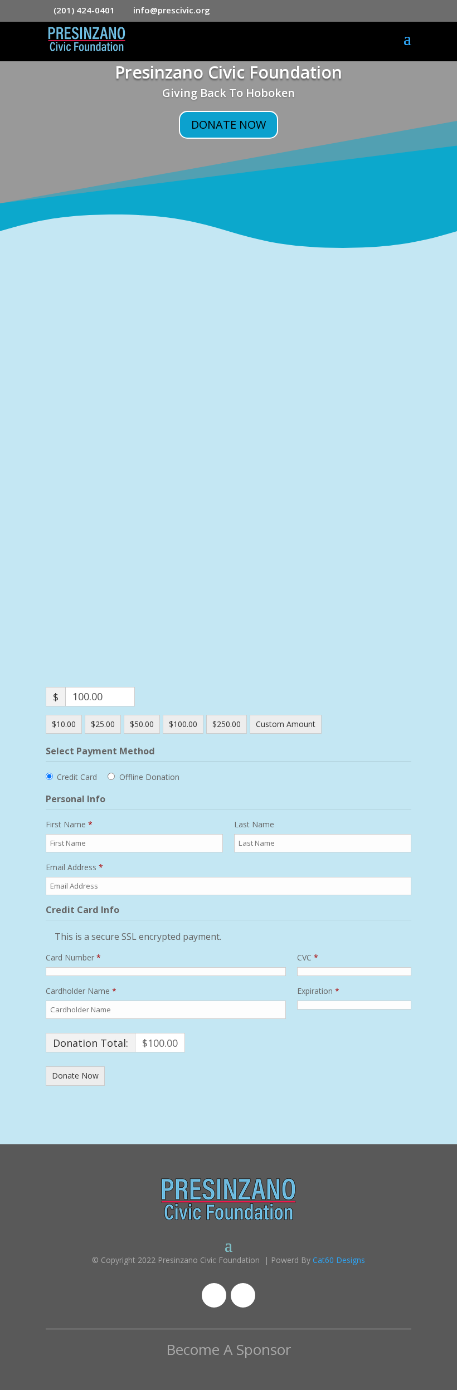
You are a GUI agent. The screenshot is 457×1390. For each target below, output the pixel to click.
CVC (307, 957)
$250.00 (226, 724)
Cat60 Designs (339, 1260)
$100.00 (183, 724)
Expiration (318, 991)
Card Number (73, 957)
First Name (69, 824)
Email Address (74, 867)
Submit (352, 553)
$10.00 (64, 724)
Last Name (255, 824)
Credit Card (77, 777)
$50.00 (142, 724)
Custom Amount (285, 724)
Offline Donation (149, 777)
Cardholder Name (81, 991)
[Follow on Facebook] (214, 1295)
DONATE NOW (228, 124)
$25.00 (103, 724)
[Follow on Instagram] (243, 1295)
